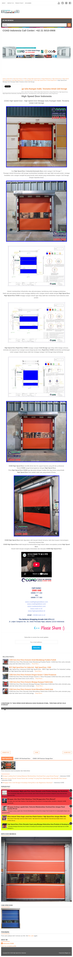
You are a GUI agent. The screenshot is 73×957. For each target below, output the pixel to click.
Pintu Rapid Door (53, 93)
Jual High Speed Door (22, 93)
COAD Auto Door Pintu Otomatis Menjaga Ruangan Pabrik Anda (31, 682)
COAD (35, 92)
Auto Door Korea (29, 92)
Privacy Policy (19, 3)
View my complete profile (8, 946)
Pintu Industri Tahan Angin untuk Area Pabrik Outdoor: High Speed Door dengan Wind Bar (37, 816)
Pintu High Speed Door (43, 93)
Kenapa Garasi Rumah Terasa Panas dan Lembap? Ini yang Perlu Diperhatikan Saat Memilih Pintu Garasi (34, 778)
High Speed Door (63, 92)
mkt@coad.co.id (39, 615)
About (4, 3)
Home (36, 752)
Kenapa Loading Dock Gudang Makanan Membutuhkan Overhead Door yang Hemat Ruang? (31, 776)
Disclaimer (28, 3)
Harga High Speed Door (43, 92)
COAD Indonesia (8, 20)
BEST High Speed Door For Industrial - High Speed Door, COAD (30, 667)
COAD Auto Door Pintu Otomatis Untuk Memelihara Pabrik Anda (31, 689)
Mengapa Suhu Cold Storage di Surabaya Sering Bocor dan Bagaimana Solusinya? (28, 782)
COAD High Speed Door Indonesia (18, 952)
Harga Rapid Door (54, 92)
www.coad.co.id (36, 609)
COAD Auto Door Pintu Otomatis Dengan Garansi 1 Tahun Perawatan (32, 674)
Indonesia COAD (8, 943)
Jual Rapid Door (33, 93)
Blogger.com (67, 952)
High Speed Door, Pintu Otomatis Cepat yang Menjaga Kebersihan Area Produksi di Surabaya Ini (39, 824)
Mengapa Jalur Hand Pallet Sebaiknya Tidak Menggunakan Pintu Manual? (32, 799)
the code (31, 936)
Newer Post (5, 752)
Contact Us (10, 3)
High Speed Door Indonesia (9, 93)
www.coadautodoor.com (36, 606)
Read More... (36, 663)
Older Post (67, 752)
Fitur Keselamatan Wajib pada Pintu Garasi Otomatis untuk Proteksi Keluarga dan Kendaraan (38, 791)
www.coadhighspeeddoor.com (36, 602)
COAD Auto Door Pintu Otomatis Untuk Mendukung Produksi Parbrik (32, 660)
